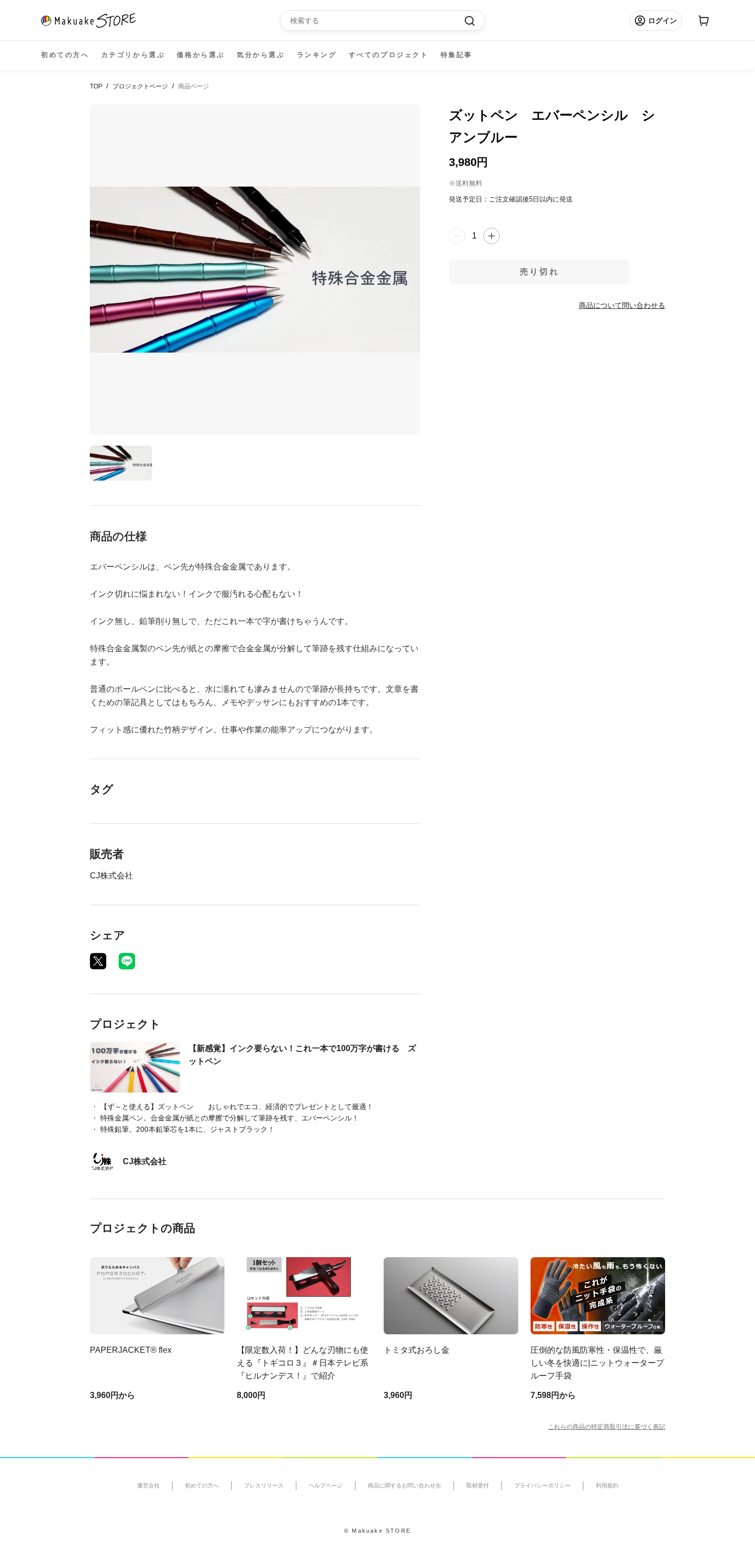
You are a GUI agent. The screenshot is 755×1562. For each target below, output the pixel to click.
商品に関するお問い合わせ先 (404, 1485)
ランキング (317, 55)
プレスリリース (264, 1485)
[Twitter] (98, 961)
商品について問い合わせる (622, 305)
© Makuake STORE (377, 1531)
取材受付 (477, 1485)
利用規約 (607, 1485)
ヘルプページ (326, 1485)
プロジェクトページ (140, 86)
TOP (96, 86)
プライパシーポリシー (542, 1485)
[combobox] (377, 20)
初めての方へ (65, 55)
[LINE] (127, 961)
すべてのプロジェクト (389, 55)
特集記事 (457, 55)
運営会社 (148, 1485)
